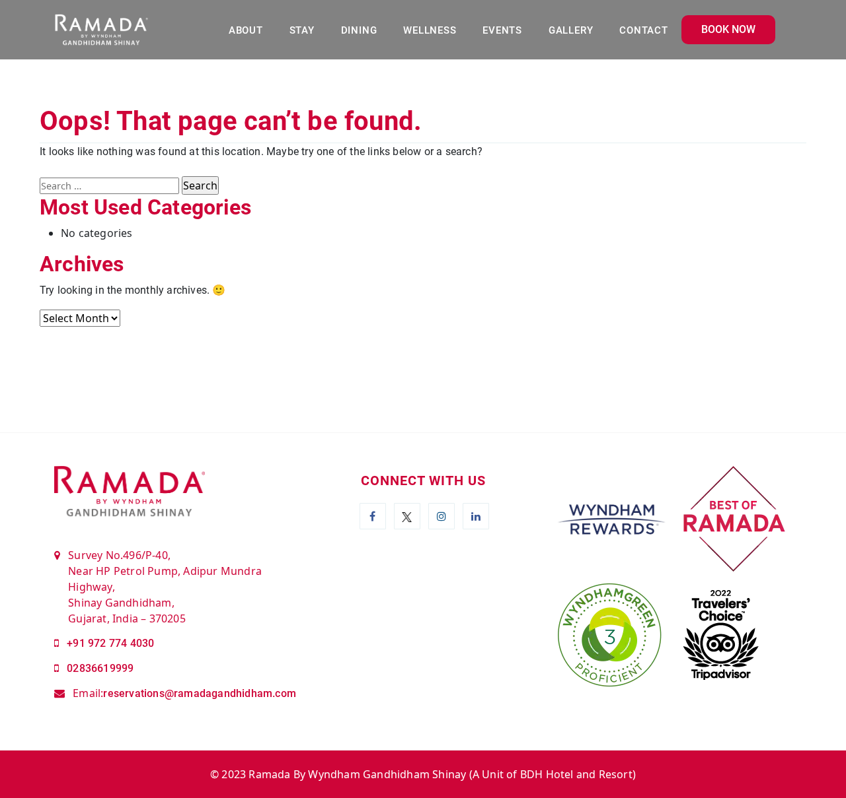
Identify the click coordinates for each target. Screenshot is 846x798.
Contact (643, 30)
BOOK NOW (728, 29)
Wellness (429, 30)
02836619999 (100, 668)
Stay (302, 30)
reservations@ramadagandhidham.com (199, 693)
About (246, 30)
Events (502, 30)
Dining (359, 30)
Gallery (571, 30)
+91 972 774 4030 (110, 643)
